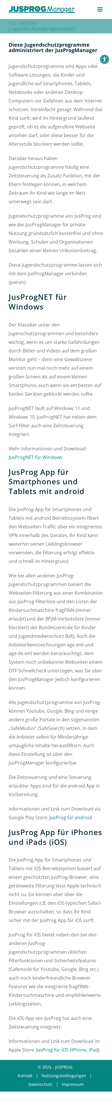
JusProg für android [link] (70, 817)
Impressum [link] (73, 1084)
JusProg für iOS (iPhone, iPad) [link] (68, 1050)
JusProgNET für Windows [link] (35, 457)
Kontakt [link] (25, 1075)
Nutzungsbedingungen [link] (64, 1075)
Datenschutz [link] (40, 1084)
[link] (104, 59)
